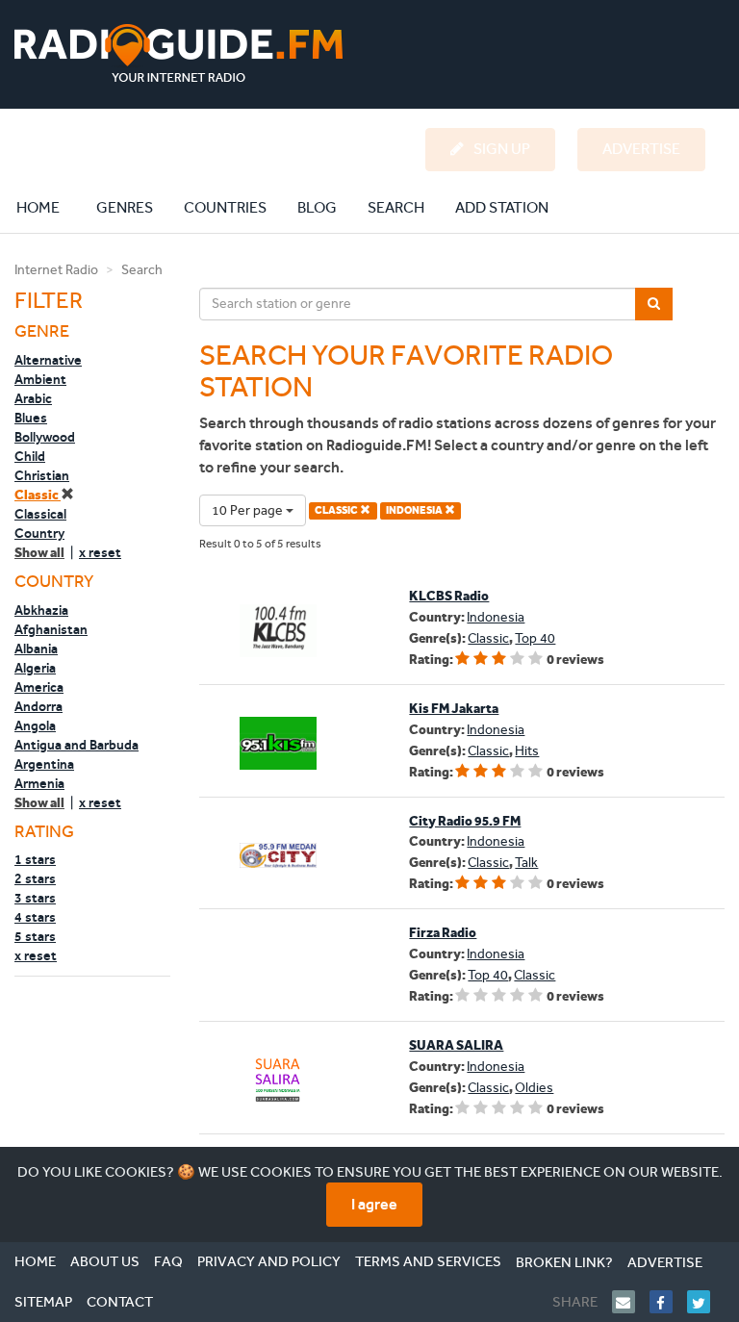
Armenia (39, 783)
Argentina (44, 764)
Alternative (48, 360)
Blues (30, 417)
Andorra (38, 706)
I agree (374, 1204)
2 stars (35, 878)
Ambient (40, 379)
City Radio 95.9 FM (465, 821)
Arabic (33, 398)
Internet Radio (56, 270)
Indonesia (495, 617)
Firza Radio (442, 933)
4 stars (35, 917)
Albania (36, 648)
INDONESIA (415, 510)
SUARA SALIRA (456, 1045)
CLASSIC (337, 510)
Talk (526, 862)
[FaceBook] (668, 1301)
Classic (37, 495)
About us (105, 1261)
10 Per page (249, 510)
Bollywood (44, 437)
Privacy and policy (269, 1261)
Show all (39, 553)
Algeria (35, 667)
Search (396, 207)
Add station (501, 207)
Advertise (664, 1262)
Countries (225, 207)
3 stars (35, 897)
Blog (317, 207)
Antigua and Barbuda (76, 744)
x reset (100, 552)
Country (39, 533)
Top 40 (535, 638)
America (39, 687)
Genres (124, 207)
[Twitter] (706, 1301)
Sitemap (43, 1301)
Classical (40, 513)
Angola (35, 725)
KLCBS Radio (449, 596)
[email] (631, 1301)
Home (48, 206)
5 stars (35, 936)
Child (29, 456)
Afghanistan (51, 629)
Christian (41, 475)
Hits (527, 751)
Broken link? (564, 1262)
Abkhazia (41, 610)
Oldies (534, 1088)
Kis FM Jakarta (453, 708)
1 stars (35, 859)
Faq (168, 1261)
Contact (120, 1301)
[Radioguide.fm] (178, 53)
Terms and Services (428, 1261)
